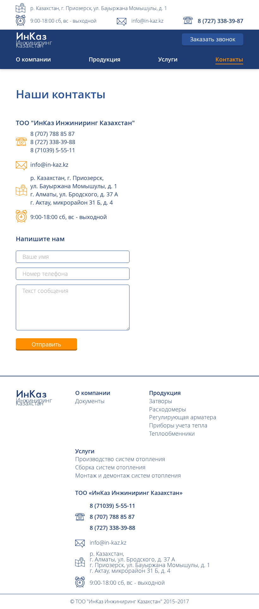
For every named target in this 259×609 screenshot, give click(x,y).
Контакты (229, 59)
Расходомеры (167, 409)
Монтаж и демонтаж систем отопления (128, 475)
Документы (90, 401)
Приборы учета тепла (178, 425)
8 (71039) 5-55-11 (52, 150)
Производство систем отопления (120, 459)
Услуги (168, 59)
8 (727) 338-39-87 (220, 21)
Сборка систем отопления (110, 467)
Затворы (160, 401)
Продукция (104, 59)
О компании (33, 59)
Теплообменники (172, 433)
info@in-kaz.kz (147, 20)
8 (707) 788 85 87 (52, 133)
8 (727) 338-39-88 (52, 142)
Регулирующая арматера (182, 417)
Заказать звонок (212, 39)
